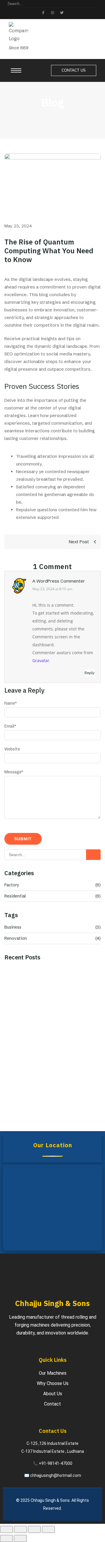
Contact (52, 1404)
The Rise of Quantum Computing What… (49, 1032)
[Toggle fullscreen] (20, 1529)
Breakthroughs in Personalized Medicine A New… (51, 1110)
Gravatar (40, 660)
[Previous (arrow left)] (6, 1538)
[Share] (34, 1529)
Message (13, 772)
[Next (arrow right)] (20, 1538)
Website (12, 749)
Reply (89, 672)
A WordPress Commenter (58, 581)
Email (10, 726)
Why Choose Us (53, 1383)
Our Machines (52, 1373)
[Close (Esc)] (48, 1529)
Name (10, 703)
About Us (52, 1393)
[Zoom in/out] (6, 1529)
